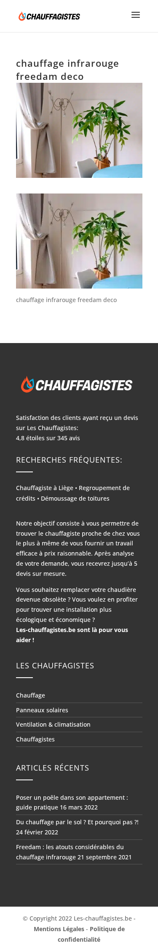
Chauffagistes (35, 739)
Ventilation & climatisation (53, 724)
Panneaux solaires (42, 710)
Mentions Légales (59, 929)
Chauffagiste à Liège (44, 488)
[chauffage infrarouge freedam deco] (79, 241)
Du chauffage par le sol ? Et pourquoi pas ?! (77, 822)
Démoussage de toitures (75, 498)
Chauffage (30, 695)
